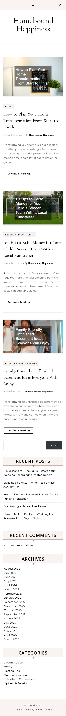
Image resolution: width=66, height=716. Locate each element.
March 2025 (11, 639)
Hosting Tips (12, 670)
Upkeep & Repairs (25, 363)
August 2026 (12, 568)
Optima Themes (43, 709)
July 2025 (10, 622)
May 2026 (10, 581)
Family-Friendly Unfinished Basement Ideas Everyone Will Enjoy (30, 377)
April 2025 (10, 635)
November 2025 (14, 606)
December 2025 (14, 602)
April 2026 (10, 585)
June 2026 (10, 577)
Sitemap (37, 705)
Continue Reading (18, 173)
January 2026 (12, 597)
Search (54, 445)
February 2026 (13, 593)
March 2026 (11, 589)
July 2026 (10, 572)
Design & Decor (14, 662)
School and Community (20, 235)
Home (8, 106)
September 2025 (14, 614)
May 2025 (10, 631)
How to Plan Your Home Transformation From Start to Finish (30, 120)
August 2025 (12, 618)
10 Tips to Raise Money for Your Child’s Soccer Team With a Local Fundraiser (32, 249)
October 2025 (13, 610)
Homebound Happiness (33, 25)
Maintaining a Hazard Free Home (25, 506)
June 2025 (10, 626)
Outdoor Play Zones (16, 675)
